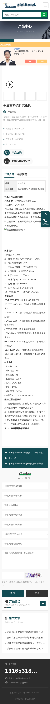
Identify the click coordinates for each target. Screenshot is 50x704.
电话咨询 (45, 224)
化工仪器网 (30, 699)
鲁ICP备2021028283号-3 (29, 692)
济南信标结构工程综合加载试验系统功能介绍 (26, 648)
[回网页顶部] (45, 214)
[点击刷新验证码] (33, 575)
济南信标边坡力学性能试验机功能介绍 (25, 632)
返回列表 (12, 458)
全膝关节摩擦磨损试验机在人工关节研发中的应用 (26, 643)
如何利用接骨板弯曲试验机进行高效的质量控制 (26, 637)
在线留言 (22, 174)
